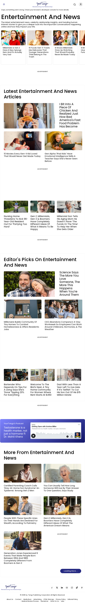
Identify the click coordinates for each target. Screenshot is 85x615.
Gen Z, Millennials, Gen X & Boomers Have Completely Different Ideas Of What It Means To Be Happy (41, 223)
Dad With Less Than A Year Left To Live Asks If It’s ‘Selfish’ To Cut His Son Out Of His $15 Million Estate (69, 389)
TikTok (77, 588)
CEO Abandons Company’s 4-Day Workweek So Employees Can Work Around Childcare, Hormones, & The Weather (63, 326)
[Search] (74, 4)
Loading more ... (71, 571)
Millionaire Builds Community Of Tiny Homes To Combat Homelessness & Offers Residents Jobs (21, 326)
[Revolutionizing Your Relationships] (42, 4)
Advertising (37, 599)
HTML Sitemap (49, 599)
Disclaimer (44, 601)
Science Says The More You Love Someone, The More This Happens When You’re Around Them (69, 283)
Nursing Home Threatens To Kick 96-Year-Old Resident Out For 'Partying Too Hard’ (16, 221)
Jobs (62, 601)
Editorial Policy (73, 599)
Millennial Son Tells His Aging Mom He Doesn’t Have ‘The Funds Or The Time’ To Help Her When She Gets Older (67, 223)
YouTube (67, 588)
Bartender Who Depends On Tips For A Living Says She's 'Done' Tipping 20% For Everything (15, 389)
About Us (10, 599)
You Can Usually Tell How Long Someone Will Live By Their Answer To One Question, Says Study (61, 488)
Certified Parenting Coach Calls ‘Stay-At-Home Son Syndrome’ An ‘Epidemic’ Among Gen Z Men (21, 488)
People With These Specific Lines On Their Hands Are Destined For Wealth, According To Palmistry (21, 520)
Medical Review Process (30, 601)
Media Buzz (27, 599)
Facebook (52, 588)
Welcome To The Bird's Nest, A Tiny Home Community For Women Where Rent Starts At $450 (40, 389)
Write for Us (54, 601)
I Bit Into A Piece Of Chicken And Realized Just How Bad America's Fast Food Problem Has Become (70, 115)
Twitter (57, 588)
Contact (18, 599)
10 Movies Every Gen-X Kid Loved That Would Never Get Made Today (22, 154)
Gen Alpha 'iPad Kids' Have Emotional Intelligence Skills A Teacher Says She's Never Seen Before (61, 157)
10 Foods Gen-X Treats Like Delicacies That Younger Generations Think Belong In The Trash (39, 52)
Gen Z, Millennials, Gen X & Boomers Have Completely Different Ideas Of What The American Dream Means (58, 522)
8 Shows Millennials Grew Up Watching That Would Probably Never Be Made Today (65, 51)
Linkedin (62, 588)
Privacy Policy (61, 599)
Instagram (72, 588)
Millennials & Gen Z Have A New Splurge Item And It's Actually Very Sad (12, 51)
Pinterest (82, 588)
